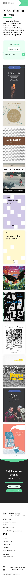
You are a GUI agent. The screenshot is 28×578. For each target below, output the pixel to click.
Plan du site (16, 574)
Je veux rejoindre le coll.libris (14, 490)
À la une (5, 538)
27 (16, 455)
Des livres (5, 547)
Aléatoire (16, 44)
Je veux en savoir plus (14, 486)
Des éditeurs (6, 544)
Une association (7, 541)
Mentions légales (7, 574)
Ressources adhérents (9, 550)
